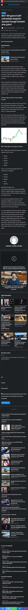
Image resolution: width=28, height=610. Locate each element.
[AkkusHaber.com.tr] (14, 4)
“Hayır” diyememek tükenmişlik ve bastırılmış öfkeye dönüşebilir (18, 427)
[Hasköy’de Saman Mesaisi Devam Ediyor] (5, 59)
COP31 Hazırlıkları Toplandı (9, 514)
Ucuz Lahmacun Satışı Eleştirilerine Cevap (21, 323)
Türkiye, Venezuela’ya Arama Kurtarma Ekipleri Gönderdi (17, 534)
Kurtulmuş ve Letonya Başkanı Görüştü (17, 461)
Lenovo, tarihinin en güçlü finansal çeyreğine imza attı (20, 309)
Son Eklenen (14, 409)
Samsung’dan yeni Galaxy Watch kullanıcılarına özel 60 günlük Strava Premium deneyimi (14, 509)
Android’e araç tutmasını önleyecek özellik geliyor (18, 455)
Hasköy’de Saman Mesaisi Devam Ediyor (18, 468)
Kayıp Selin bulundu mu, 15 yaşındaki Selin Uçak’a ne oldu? (18, 520)
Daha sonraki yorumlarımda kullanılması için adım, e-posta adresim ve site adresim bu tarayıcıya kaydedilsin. (14, 396)
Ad (2, 377)
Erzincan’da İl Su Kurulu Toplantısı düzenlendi (5, 342)
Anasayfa (4, 9)
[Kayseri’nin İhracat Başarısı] (7, 302)
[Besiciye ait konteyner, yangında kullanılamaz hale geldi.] (21, 336)
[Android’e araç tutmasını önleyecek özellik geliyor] (6, 456)
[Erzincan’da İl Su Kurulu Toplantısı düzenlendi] (7, 336)
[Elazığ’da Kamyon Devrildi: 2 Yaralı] (6, 483)
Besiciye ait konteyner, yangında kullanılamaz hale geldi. (20, 343)
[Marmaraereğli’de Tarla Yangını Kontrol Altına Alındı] (6, 476)
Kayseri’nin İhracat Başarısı (6, 308)
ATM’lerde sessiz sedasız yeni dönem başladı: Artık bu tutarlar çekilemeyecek (6, 325)
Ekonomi (10, 9)
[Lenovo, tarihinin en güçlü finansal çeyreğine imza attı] (21, 302)
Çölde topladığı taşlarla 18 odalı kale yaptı (13, 432)
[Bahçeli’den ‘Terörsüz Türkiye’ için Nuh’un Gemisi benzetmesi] (6, 502)
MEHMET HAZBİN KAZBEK (9, 28)
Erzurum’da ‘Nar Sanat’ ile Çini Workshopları (18, 448)
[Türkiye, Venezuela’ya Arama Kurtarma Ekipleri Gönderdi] (6, 534)
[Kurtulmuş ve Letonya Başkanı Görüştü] (6, 463)
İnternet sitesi (4, 388)
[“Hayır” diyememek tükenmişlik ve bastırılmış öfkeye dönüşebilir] (6, 427)
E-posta (3, 382)
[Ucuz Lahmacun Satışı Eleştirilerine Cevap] (21, 317)
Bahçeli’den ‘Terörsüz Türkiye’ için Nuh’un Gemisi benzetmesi (18, 501)
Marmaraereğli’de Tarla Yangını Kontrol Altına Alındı (18, 475)
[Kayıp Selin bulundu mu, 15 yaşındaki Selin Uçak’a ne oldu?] (6, 520)
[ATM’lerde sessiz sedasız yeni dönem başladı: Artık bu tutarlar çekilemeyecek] (7, 317)
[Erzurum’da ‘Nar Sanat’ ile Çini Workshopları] (6, 450)
